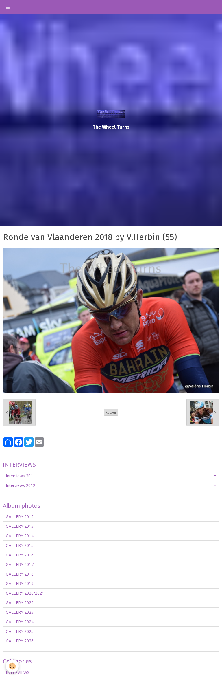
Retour (111, 412)
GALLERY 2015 (20, 545)
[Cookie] (12, 665)
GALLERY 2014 (20, 535)
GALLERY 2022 (20, 602)
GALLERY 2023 (20, 612)
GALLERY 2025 (20, 631)
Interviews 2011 (20, 476)
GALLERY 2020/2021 (25, 593)
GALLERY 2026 (20, 641)
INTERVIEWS (17, 672)
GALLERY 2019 (20, 583)
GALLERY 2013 (20, 526)
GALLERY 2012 (20, 516)
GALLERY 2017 (20, 564)
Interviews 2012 (20, 485)
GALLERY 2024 (20, 621)
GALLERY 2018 (20, 574)
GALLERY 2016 (20, 555)
